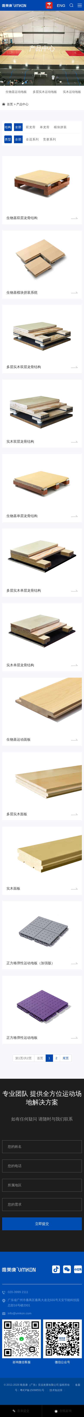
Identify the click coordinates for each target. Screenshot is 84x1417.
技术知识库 (56, 1390)
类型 (8, 139)
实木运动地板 (72, 91)
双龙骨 (31, 127)
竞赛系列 (49, 139)
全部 (18, 127)
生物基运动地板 (16, 91)
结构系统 (8, 128)
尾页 (66, 1058)
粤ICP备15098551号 (32, 1390)
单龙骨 (45, 127)
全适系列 (32, 139)
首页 (10, 104)
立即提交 (42, 1224)
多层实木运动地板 (45, 91)
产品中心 (22, 104)
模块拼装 (60, 127)
